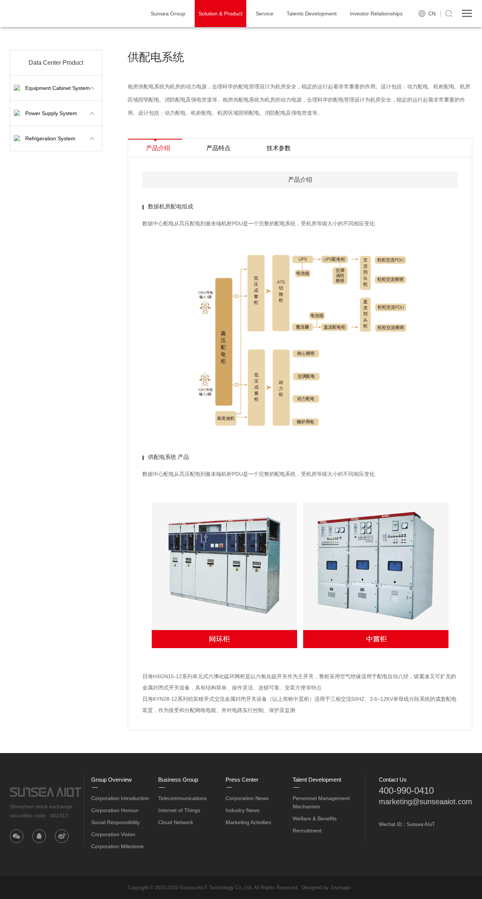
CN (432, 14)
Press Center (242, 779)
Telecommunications (182, 798)
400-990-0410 (406, 790)
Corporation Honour (115, 810)
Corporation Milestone (117, 846)
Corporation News (247, 798)
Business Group (178, 779)
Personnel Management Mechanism (321, 802)
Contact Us (393, 779)
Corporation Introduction (120, 798)
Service (264, 14)
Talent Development (317, 779)
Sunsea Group (168, 14)
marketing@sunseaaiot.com (425, 801)
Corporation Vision (113, 834)
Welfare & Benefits (315, 818)
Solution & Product (220, 14)
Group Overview (111, 779)
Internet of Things (179, 810)
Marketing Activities (248, 822)
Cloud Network (175, 822)
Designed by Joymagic (326, 887)
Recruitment (307, 831)
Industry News (242, 810)
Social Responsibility (115, 822)
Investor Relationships (376, 14)
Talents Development (312, 14)
